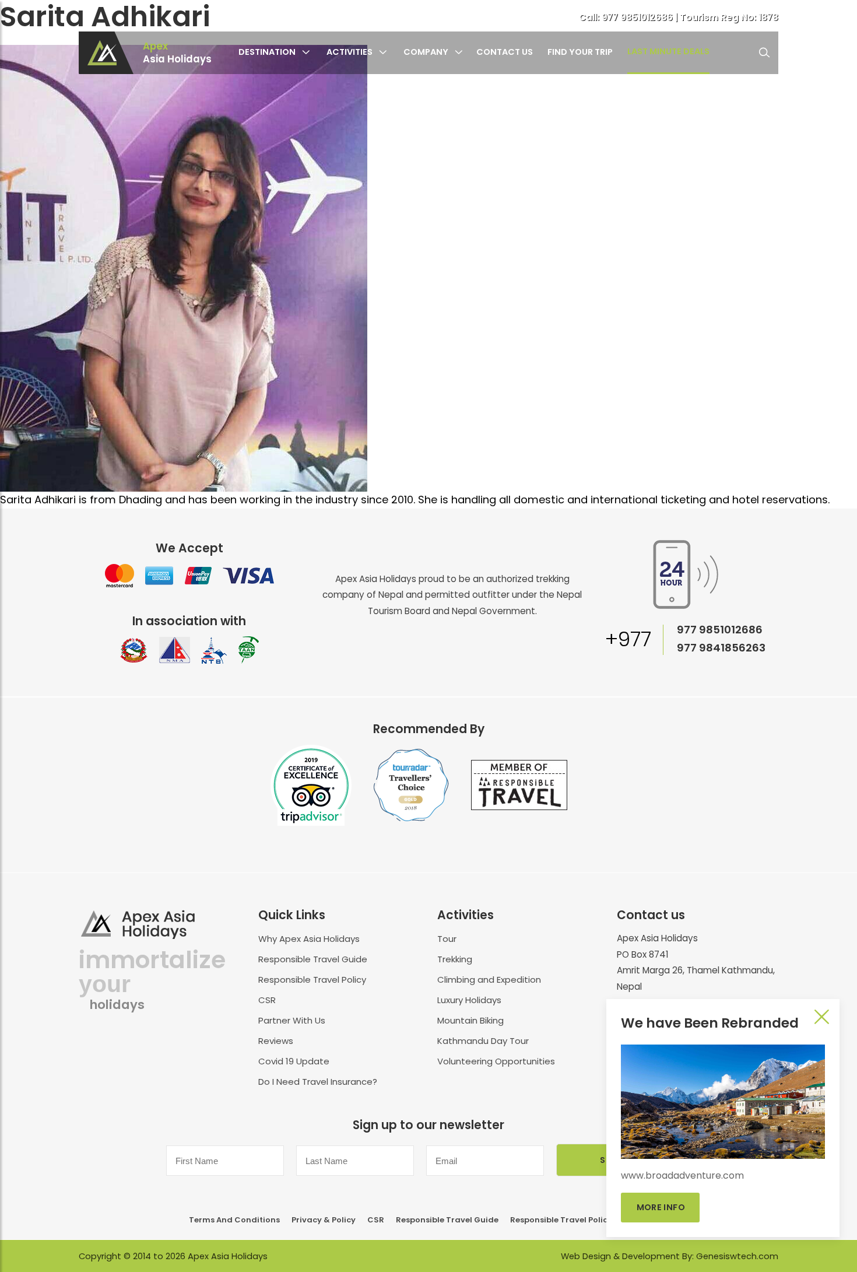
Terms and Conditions (234, 1219)
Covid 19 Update (293, 1061)
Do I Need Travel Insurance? (317, 1081)
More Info (660, 1207)
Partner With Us (291, 1020)
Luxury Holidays (469, 1000)
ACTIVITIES (349, 52)
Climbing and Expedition (489, 979)
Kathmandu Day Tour (483, 1041)
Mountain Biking (470, 1020)
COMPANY (425, 52)
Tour (446, 939)
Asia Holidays (177, 53)
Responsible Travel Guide (312, 959)
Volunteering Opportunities (496, 1061)
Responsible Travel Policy (312, 979)
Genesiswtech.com (737, 1256)
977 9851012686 (638, 17)
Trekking (454, 959)
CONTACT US (504, 52)
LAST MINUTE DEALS (668, 51)
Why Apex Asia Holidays (309, 939)
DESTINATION (267, 52)
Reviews (275, 1041)
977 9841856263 (721, 647)
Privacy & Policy (323, 1219)
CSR (267, 1000)
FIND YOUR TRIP (580, 52)
